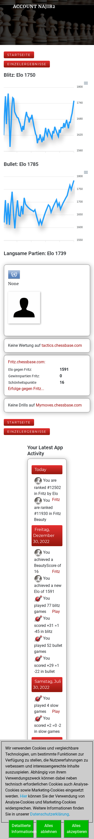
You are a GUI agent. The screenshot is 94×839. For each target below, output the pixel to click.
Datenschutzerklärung (49, 814)
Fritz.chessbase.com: (26, 362)
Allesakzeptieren (77, 828)
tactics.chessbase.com (62, 345)
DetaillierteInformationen (23, 828)
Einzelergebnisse (26, 64)
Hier (23, 796)
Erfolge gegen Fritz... (26, 388)
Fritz (55, 499)
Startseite (19, 55)
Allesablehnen (49, 828)
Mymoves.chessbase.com (59, 405)
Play (55, 611)
